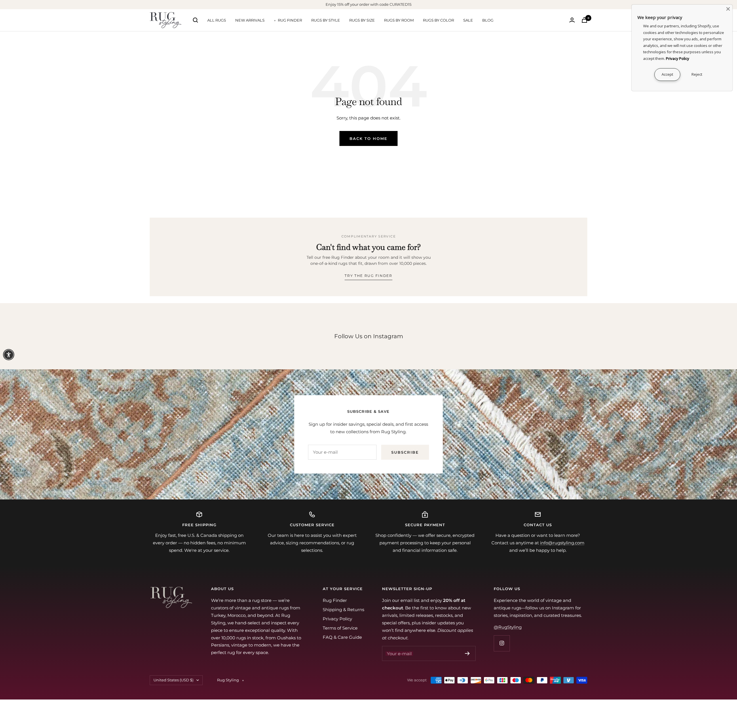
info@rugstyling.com (562, 542)
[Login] (572, 20)
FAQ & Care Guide (342, 637)
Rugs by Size (362, 20)
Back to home (368, 138)
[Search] (195, 20)
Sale (468, 20)
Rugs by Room (399, 20)
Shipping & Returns (343, 609)
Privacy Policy (337, 618)
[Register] (467, 653)
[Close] (728, 9)
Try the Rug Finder (368, 275)
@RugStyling (508, 627)
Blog (487, 20)
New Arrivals (250, 20)
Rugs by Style (325, 20)
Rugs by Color (438, 20)
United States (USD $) (173, 680)
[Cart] (584, 20)
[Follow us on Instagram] (502, 643)
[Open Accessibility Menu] (8, 354)
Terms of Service (340, 628)
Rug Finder (290, 20)
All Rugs (216, 20)
